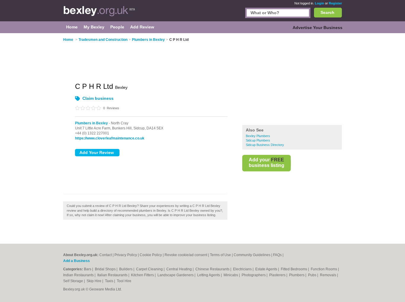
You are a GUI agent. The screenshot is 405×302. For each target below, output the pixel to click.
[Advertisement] (292, 79)
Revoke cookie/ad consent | (187, 255)
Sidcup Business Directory (265, 145)
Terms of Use (220, 255)
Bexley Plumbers (258, 136)
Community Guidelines (252, 255)
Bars (88, 269)
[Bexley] (99, 13)
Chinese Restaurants (212, 269)
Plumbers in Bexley (91, 123)
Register (335, 3)
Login (319, 3)
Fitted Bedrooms (294, 269)
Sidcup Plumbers (258, 140)
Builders (126, 269)
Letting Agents (209, 275)
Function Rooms (324, 269)
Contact (105, 255)
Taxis (109, 281)
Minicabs (231, 275)
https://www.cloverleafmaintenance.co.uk (109, 138)
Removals (328, 275)
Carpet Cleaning (150, 269)
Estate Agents (266, 269)
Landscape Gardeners (175, 275)
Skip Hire (94, 281)
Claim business (98, 98)
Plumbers (297, 275)
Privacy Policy (125, 255)
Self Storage (73, 281)
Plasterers (277, 275)
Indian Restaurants (79, 275)
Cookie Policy (151, 255)
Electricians (243, 269)
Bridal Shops (106, 269)
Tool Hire (124, 281)
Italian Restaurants (112, 275)
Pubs (312, 275)
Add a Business (76, 261)
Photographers (254, 275)
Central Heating (179, 269)
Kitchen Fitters (143, 275)
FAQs (277, 255)
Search (327, 12)
